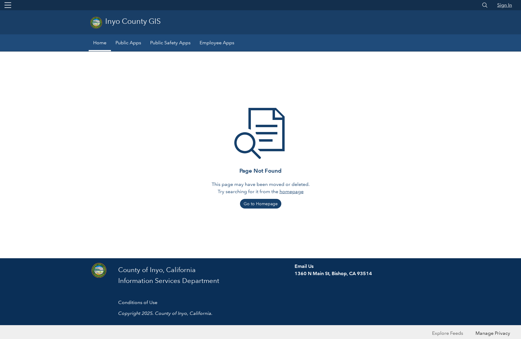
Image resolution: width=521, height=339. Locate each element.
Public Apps (128, 43)
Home (99, 43)
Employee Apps (217, 43)
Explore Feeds (447, 333)
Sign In (504, 5)
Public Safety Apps (170, 43)
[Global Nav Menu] (8, 5)
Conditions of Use (137, 302)
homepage (291, 191)
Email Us (304, 266)
